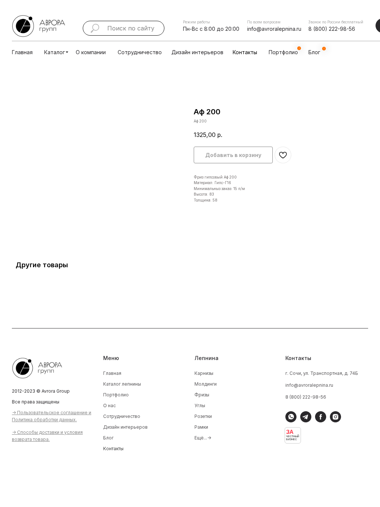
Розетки (203, 416)
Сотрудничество (140, 52)
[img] (67, 52)
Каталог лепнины (122, 384)
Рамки (201, 427)
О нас (109, 405)
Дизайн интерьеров (197, 52)
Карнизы (203, 373)
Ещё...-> (202, 438)
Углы (199, 405)
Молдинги (205, 384)
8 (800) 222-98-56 (331, 29)
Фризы (201, 395)
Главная (22, 52)
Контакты (245, 52)
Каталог (54, 52)
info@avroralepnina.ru (274, 29)
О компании (91, 52)
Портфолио (116, 395)
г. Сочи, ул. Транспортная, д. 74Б (321, 373)
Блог (108, 438)
